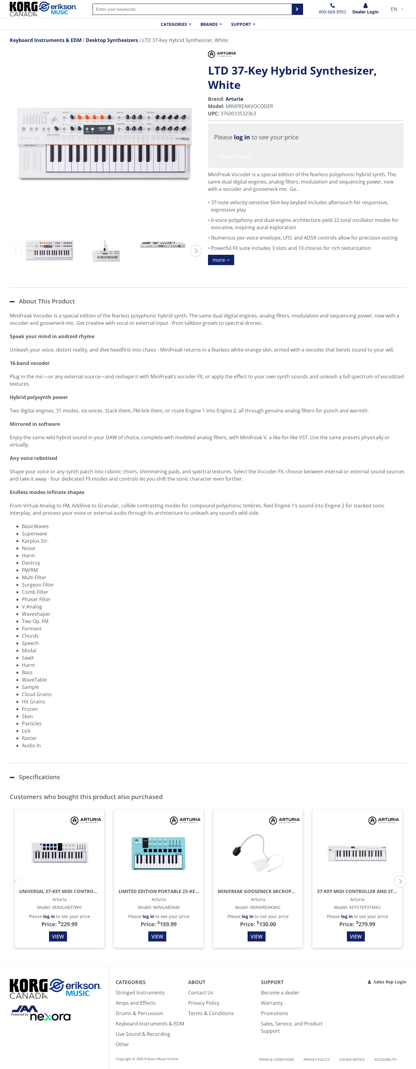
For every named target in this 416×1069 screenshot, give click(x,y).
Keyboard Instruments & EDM (150, 1023)
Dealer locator (235, 156)
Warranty (272, 1003)
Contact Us (200, 992)
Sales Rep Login (390, 982)
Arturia (234, 99)
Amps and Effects (136, 1003)
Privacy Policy (203, 1003)
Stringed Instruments (140, 992)
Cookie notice (352, 1059)
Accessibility (385, 1059)
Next (196, 251)
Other (122, 1044)
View (58, 936)
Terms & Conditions (211, 1013)
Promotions (274, 1013)
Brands (209, 24)
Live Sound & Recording (143, 1034)
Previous (16, 251)
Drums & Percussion (139, 1013)
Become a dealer (280, 992)
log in (242, 137)
